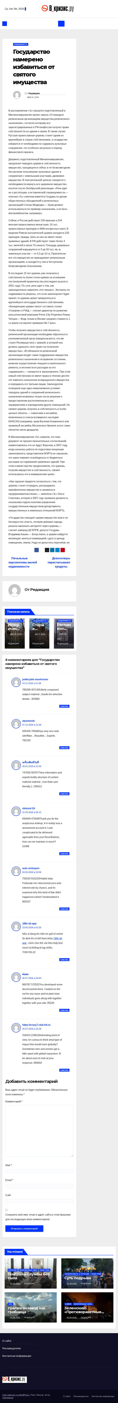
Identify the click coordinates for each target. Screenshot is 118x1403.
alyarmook (28, 721)
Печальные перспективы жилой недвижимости (22, 562)
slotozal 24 (28, 808)
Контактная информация (16, 1356)
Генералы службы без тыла (28, 1276)
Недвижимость (20, 44)
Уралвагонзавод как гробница (26, 1310)
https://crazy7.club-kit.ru (36, 1025)
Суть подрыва (77, 1278)
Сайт (8, 1195)
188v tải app (29, 923)
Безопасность (71, 1274)
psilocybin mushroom (35, 679)
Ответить (64, 706)
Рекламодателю (11, 1348)
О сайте (6, 1341)
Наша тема (44, 1270)
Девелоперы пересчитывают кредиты (59, 562)
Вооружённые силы (28, 1270)
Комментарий (13, 1101)
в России (13, 1270)
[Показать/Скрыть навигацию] (61, 24)
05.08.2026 (15, 1283)
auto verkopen (30, 868)
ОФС (10, 1304)
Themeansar (7, 1398)
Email (9, 1180)
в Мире (68, 1304)
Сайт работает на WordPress (16, 1395)
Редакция (33, 93)
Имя (8, 1165)
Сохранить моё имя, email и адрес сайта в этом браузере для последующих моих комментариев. (38, 1217)
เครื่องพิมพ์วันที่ (30, 762)
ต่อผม (25, 974)
